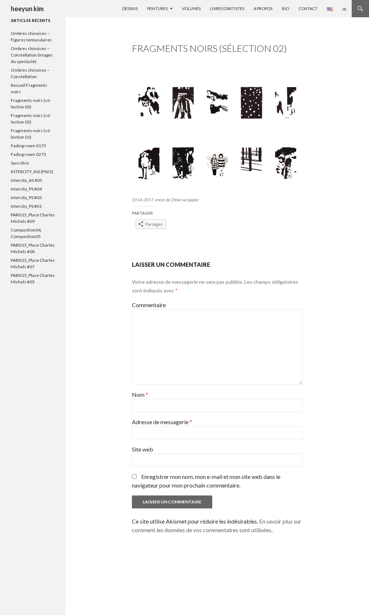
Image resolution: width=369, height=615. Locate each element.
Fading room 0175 (28, 145)
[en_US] (330, 9)
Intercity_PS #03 (26, 197)
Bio (285, 8)
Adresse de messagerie (162, 421)
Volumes (191, 8)
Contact (307, 8)
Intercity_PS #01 (26, 206)
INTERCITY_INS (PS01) (32, 171)
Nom (140, 394)
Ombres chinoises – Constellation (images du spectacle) (32, 55)
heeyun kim (27, 9)
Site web (142, 449)
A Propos (263, 8)
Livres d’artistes (227, 8)
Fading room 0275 (28, 154)
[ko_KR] (344, 9)
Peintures (157, 8)
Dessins (130, 8)
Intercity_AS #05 (26, 180)
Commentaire (149, 304)
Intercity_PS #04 (26, 189)
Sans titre (20, 163)
